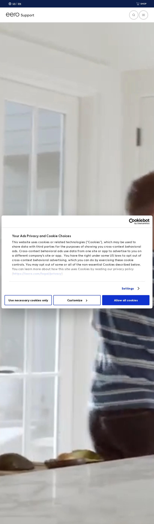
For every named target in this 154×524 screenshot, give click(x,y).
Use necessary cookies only (28, 300)
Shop (143, 3)
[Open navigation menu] (143, 14)
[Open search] (133, 14)
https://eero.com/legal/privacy (37, 273)
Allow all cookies (126, 300)
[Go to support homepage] (20, 15)
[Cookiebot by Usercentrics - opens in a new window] (133, 222)
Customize (74, 300)
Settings (128, 288)
